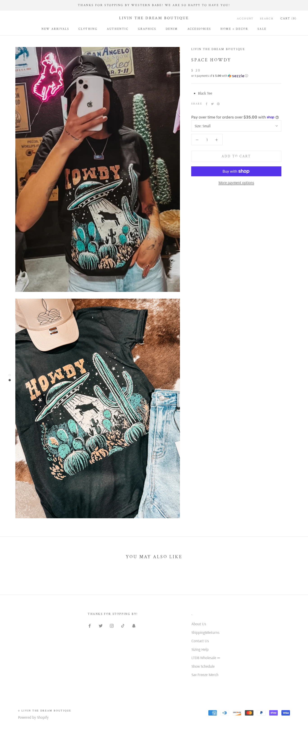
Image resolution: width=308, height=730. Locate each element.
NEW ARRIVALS (55, 29)
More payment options (236, 182)
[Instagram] (112, 625)
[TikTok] (123, 625)
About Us (198, 623)
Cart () (288, 19)
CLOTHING (87, 29)
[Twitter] (212, 103)
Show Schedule (203, 666)
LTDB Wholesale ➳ (205, 657)
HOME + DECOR (234, 29)
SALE (261, 29)
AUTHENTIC (117, 29)
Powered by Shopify (33, 717)
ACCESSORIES (199, 29)
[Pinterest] (218, 103)
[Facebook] (206, 103)
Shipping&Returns (205, 632)
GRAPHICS (147, 29)
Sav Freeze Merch (204, 674)
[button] (236, 76)
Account (245, 18)
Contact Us (200, 640)
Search (266, 18)
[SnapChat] (134, 625)
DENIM (172, 29)
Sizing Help (200, 649)
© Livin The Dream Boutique (44, 710)
